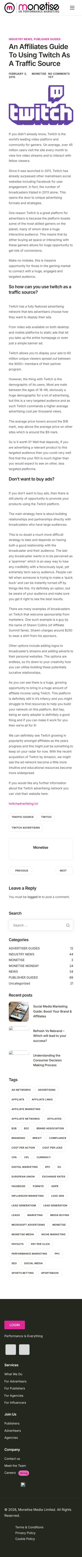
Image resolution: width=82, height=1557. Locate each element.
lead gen (57, 1195)
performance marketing (29, 1253)
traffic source (23, 816)
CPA (14, 1157)
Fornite (38, 1186)
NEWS (13, 972)
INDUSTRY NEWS (20, 39)
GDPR (54, 1186)
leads (16, 1215)
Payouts (18, 1244)
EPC (47, 1166)
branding (18, 1138)
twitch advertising (26, 827)
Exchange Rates (53, 1176)
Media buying (59, 1215)
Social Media (33, 1263)
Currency (44, 1157)
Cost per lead (52, 1147)
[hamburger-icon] (72, 7)
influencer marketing (28, 1195)
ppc (57, 1253)
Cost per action (23, 1147)
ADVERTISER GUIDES (24, 948)
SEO (14, 1263)
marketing (35, 1215)
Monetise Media (23, 1234)
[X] (10, 1349)
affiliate (18, 1099)
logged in (34, 897)
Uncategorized (19, 983)
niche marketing (53, 1234)
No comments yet (59, 75)
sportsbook (50, 1272)
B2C (26, 1128)
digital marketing (25, 1166)
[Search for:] (41, 925)
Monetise (39, 73)
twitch (46, 816)
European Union (23, 1176)
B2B (14, 1128)
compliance (57, 1138)
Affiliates (54, 1118)
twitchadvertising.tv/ (23, 804)
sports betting (23, 1272)
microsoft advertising (28, 1224)
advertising (46, 1089)
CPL (26, 1157)
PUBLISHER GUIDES (47, 39)
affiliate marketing (26, 1109)
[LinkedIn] (24, 1349)
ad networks (21, 1089)
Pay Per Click (40, 1244)
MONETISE (17, 960)
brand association (50, 1128)
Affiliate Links (42, 1099)
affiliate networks (26, 1118)
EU (59, 1166)
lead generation (55, 1205)
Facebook (18, 1186)
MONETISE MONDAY (24, 966)
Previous (21, 870)
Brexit (37, 1138)
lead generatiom (24, 1205)
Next (63, 870)
